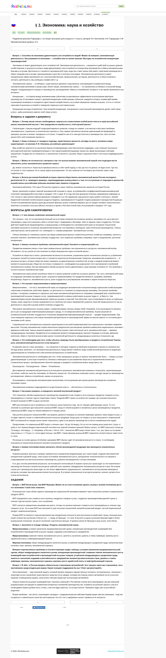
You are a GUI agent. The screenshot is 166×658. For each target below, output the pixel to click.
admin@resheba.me (116, 651)
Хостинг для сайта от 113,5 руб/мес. (74, 651)
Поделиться (40, 607)
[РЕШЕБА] (22, 6)
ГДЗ (15, 14)
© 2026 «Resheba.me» (20, 651)
